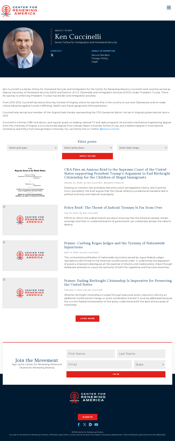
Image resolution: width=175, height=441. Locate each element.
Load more (87, 318)
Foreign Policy (100, 58)
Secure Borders (101, 55)
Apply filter (88, 156)
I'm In (116, 374)
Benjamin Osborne (114, 183)
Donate (88, 417)
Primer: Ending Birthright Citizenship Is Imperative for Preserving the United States (118, 283)
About (59, 30)
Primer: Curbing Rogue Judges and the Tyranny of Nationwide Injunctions (114, 245)
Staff (68, 30)
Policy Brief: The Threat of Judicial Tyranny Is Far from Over (113, 208)
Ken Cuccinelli (94, 183)
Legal (95, 61)
